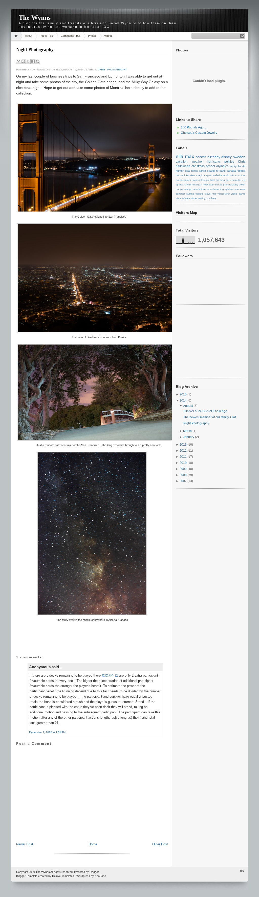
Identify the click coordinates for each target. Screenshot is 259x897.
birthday (213, 157)
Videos (108, 35)
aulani (187, 180)
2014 (183, 400)
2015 (183, 394)
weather (197, 161)
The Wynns (35, 17)
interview (189, 175)
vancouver (224, 193)
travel (208, 193)
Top (242, 870)
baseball (197, 180)
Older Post (160, 844)
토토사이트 (110, 675)
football (241, 170)
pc (221, 184)
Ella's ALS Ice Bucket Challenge (205, 411)
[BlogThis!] (23, 61)
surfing (190, 193)
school (210, 166)
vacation (181, 161)
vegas (208, 175)
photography (117, 69)
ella (179, 156)
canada (231, 170)
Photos (92, 35)
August (188, 406)
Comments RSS (70, 35)
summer (180, 193)
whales (186, 198)
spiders (229, 189)
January (189, 437)
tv (217, 170)
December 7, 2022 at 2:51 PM (47, 732)
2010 (183, 463)
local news (191, 170)
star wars (239, 189)
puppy (179, 189)
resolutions (199, 189)
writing (202, 198)
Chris (101, 69)
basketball (208, 180)
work (226, 175)
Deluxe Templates (63, 875)
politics (229, 161)
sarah (202, 170)
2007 (183, 481)
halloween (183, 166)
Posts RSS (46, 35)
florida (241, 166)
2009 (183, 469)
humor (180, 170)
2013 (183, 444)
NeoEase (100, 875)
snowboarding (215, 189)
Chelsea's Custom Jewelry (199, 133)
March (187, 431)
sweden (239, 157)
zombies (211, 198)
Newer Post (24, 844)
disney (226, 157)
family (233, 166)
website (217, 175)
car (227, 180)
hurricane (213, 161)
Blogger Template (26, 875)
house (179, 175)
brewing (220, 180)
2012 (183, 450)
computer (235, 180)
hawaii (187, 184)
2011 (183, 457)
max (189, 156)
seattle (211, 170)
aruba (179, 180)
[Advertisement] (92, 830)
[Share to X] (28, 61)
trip (214, 193)
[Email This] (18, 61)
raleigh (188, 189)
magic (199, 175)
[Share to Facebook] (32, 61)
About (28, 35)
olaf (216, 184)
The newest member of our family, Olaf (209, 417)
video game (238, 193)
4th (232, 175)
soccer (201, 157)
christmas (198, 166)
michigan (197, 184)
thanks (199, 193)
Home (17, 36)
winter (194, 198)
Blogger (94, 871)
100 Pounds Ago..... (194, 127)
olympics (222, 166)
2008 (183, 475)
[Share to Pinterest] (37, 61)
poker (242, 184)
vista (178, 198)
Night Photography (35, 49)
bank (223, 170)
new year (208, 184)
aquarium (239, 175)
